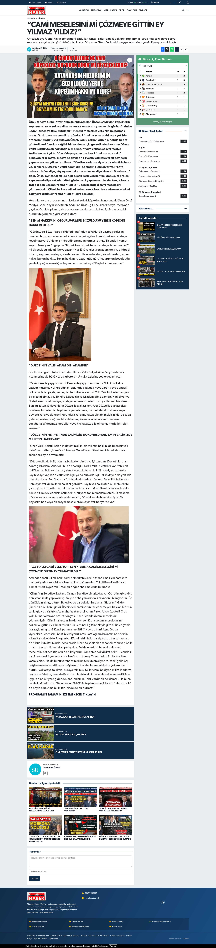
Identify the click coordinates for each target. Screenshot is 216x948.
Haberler (31, 18)
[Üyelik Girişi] (187, 2)
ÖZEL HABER (110, 10)
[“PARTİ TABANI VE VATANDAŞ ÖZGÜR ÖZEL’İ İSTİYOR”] (115, 797)
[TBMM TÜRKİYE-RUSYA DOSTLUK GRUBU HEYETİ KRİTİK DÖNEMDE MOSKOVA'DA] (45, 825)
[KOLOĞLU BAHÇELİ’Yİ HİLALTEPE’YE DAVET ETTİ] (45, 797)
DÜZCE (106, 936)
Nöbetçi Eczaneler (39, 922)
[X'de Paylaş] (167, 49)
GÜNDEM (84, 10)
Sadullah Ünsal (51, 767)
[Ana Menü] (187, 10)
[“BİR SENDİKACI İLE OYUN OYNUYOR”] (80, 797)
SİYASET (143, 10)
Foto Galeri (36, 2)
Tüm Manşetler (38, 927)
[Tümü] (185, 209)
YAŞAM (91, 936)
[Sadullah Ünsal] (35, 769)
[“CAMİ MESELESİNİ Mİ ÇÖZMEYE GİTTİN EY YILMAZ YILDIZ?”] (80, 86)
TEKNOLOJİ (96, 10)
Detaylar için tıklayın (162, 122)
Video (50, 2)
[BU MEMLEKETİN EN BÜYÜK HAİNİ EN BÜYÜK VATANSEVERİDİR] (80, 825)
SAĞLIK (84, 936)
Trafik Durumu (117, 922)
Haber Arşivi (117, 927)
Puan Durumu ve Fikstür (161, 922)
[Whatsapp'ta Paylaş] (172, 49)
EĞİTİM (99, 936)
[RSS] (163, 902)
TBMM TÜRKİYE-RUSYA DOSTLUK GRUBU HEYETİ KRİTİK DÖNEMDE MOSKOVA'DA (44, 839)
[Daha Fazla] (177, 49)
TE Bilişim (185, 938)
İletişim (129, 936)
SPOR (121, 10)
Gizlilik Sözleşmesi (117, 936)
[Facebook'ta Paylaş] (162, 49)
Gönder (34, 878)
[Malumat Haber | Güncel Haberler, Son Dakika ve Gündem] (36, 10)
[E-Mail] (45, 773)
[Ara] (183, 10)
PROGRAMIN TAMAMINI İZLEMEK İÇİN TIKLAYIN (62, 694)
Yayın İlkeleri (53, 939)
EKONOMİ (132, 10)
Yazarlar (62, 2)
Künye (29, 939)
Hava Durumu (78, 922)
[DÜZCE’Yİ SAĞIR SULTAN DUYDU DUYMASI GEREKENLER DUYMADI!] (115, 825)
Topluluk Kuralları (40, 939)
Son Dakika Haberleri (80, 927)
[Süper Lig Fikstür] (185, 131)
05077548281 (91, 893)
